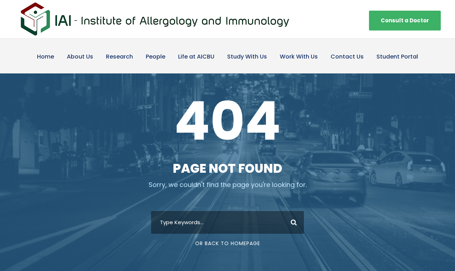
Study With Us (247, 56)
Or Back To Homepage (227, 243)
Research (119, 56)
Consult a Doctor (405, 20)
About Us (80, 56)
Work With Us (299, 56)
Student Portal (397, 56)
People (155, 56)
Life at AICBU (196, 56)
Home (45, 56)
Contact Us (347, 56)
